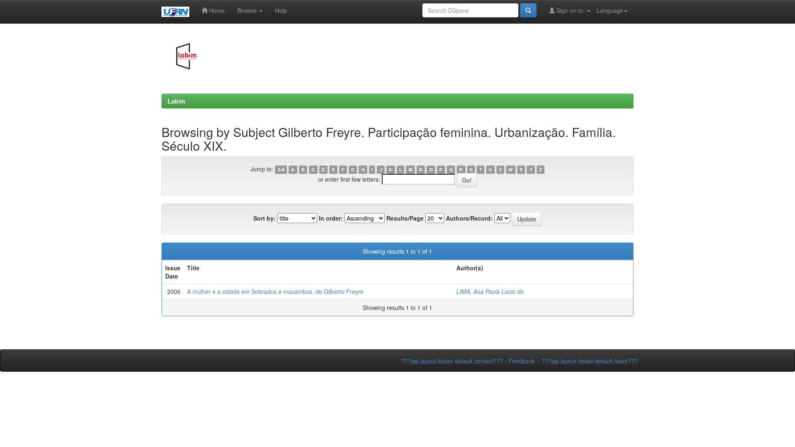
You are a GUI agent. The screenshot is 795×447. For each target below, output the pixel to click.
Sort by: (264, 218)
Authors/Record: (469, 218)
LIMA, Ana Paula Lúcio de (490, 291)
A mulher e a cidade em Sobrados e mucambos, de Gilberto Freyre (275, 291)
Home (216, 10)
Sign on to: (570, 10)
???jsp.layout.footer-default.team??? (590, 361)
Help (281, 10)
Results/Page (405, 218)
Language (610, 10)
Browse (247, 10)
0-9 (281, 169)
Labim (176, 101)
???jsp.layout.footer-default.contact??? (452, 361)
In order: (331, 218)
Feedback (521, 361)
